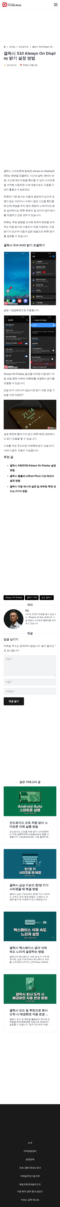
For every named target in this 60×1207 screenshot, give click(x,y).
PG (27, 610)
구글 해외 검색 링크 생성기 (30, 1191)
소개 (30, 1142)
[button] (56, 4)
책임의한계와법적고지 (30, 1184)
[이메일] (14, 619)
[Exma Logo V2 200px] (11, 4)
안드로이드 (24, 47)
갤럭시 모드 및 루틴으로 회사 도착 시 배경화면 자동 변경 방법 (29, 1014)
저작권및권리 (30, 1151)
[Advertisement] (30, 134)
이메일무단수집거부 (30, 1176)
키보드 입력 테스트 (30, 1200)
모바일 (12, 47)
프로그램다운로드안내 (30, 1167)
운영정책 (30, 1159)
